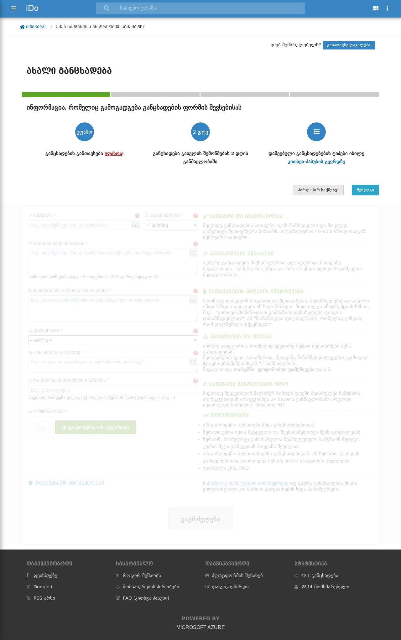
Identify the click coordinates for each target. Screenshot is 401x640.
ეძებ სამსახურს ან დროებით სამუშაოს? (100, 26)
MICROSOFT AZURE (200, 627)
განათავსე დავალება (348, 45)
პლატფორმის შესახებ (237, 575)
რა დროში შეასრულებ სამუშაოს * (70, 380)
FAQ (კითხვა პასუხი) (146, 598)
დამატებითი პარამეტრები (68, 483)
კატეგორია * (47, 330)
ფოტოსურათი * (50, 411)
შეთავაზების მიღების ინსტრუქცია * (71, 290)
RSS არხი (44, 598)
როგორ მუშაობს (142, 575)
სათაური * (44, 215)
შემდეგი (365, 190)
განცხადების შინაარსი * (60, 243)
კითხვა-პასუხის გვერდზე (316, 161)
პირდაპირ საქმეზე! (318, 190)
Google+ (44, 586)
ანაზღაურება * (164, 215)
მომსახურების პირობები (151, 586)
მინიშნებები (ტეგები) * (58, 352)
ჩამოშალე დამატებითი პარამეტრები (246, 483)
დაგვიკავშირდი (230, 586)
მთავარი (35, 26)
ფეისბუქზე (45, 575)
